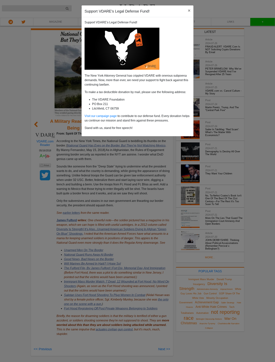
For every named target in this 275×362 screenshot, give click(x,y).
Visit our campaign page (101, 116)
